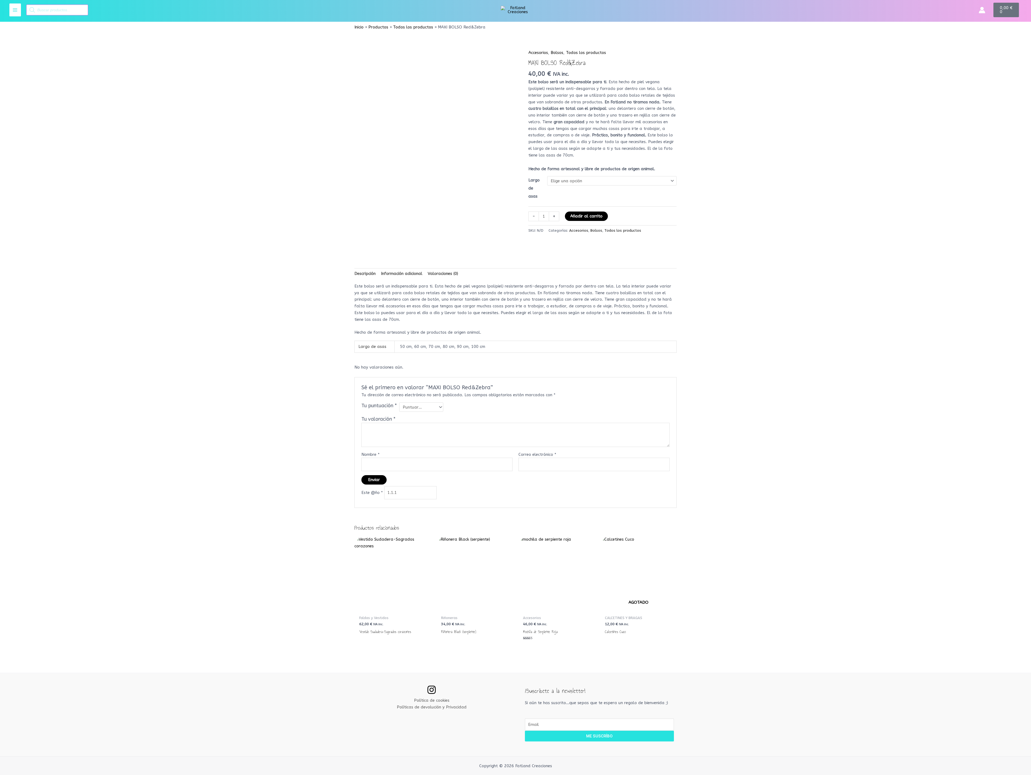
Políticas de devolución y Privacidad (432, 707)
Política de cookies (431, 700)
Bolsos (557, 52)
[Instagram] (431, 689)
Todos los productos (586, 52)
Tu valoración (378, 419)
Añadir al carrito (586, 216)
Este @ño (372, 492)
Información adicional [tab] (401, 273)
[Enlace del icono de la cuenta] (982, 10)
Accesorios (538, 52)
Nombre (370, 454)
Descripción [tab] (365, 273)
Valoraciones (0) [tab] (443, 273)
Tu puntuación (379, 406)
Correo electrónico (537, 454)
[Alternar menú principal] (15, 9)
